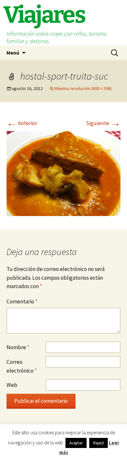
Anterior (22, 123)
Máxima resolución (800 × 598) (83, 88)
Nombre (18, 347)
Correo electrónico (22, 366)
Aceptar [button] (76, 443)
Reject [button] (98, 443)
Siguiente (103, 123)
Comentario (22, 301)
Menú (13, 52)
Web (12, 385)
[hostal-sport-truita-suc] (63, 172)
